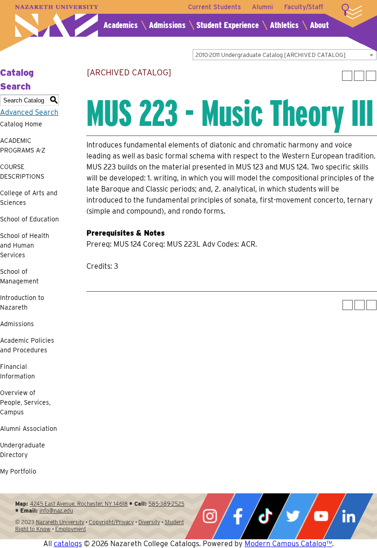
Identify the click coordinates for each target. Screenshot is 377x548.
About (319, 25)
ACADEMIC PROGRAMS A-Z (23, 145)
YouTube (320, 516)
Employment (70, 528)
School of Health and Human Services (24, 245)
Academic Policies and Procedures (27, 345)
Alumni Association (28, 428)
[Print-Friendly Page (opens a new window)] (359, 76)
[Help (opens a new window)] (371, 76)
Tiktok (265, 516)
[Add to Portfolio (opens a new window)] (347, 76)
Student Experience (227, 25)
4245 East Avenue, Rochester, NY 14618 (79, 503)
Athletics (284, 25)
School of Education (29, 219)
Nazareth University (56, 21)
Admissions (167, 25)
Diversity (149, 522)
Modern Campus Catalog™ (288, 543)
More (352, 11)
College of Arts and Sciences (28, 197)
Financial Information (17, 371)
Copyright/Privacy (111, 522)
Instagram (209, 516)
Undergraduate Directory (22, 449)
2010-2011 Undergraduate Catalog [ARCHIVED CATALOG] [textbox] (270, 54)
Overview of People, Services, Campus (25, 402)
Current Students (214, 7)
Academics (120, 25)
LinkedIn (348, 516)
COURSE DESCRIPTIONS (22, 171)
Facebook (237, 516)
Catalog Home (21, 124)
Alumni (262, 7)
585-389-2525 (166, 503)
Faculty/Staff (303, 7)
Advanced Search (29, 112)
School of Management (19, 276)
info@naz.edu (56, 510)
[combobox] (285, 54)
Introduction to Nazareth (22, 302)
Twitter (292, 516)
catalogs (68, 543)
